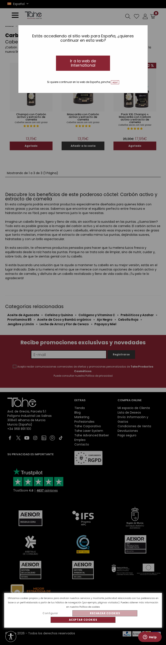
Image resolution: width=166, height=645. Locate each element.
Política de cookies (89, 607)
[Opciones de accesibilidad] (10, 637)
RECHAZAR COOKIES (105, 613)
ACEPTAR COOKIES (83, 620)
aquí (115, 82)
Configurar (50, 613)
